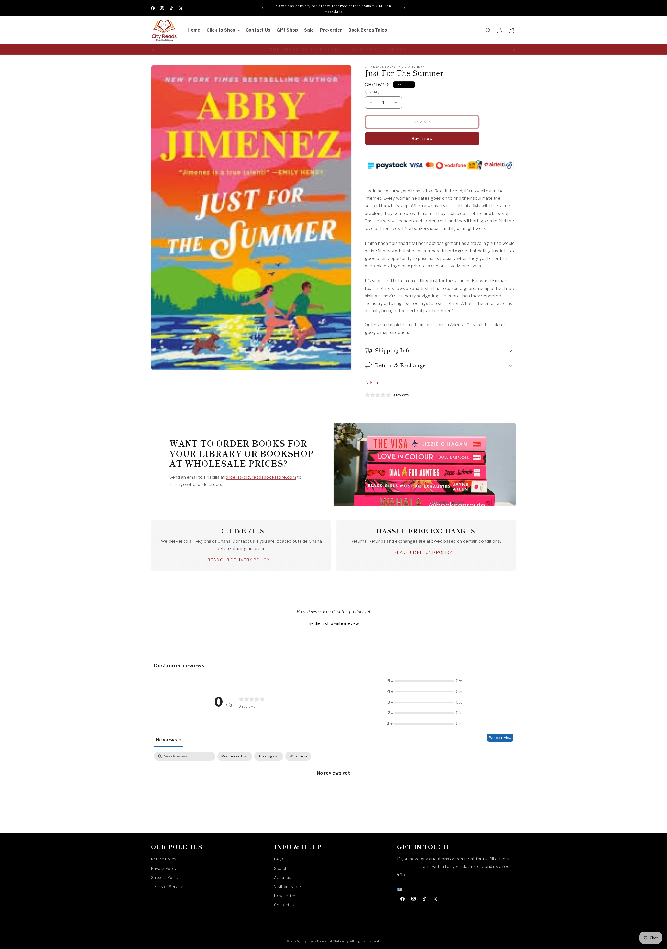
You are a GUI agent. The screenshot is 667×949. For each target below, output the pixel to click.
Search (280, 868)
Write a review (500, 738)
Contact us (284, 905)
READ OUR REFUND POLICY (423, 552)
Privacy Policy (163, 868)
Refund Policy (163, 859)
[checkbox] (298, 756)
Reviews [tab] (168, 739)
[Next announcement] (404, 8)
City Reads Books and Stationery (324, 941)
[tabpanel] (333, 790)
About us (282, 877)
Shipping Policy (164, 877)
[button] (223, 30)
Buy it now (422, 138)
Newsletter (284, 896)
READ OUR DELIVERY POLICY (238, 560)
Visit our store (287, 886)
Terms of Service (167, 886)
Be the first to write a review (333, 623)
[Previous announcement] (262, 8)
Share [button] (375, 382)
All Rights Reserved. (365, 941)
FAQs (279, 859)
